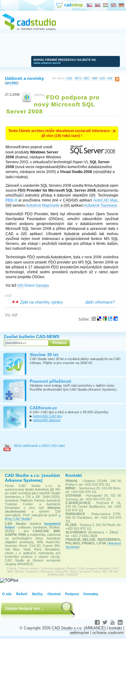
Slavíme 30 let (44, 354)
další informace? (100, 302)
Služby (37, 594)
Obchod (54, 594)
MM (94, 78)
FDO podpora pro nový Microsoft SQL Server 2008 (53, 104)
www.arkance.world (47, 62)
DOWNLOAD (56, 574)
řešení (33, 285)
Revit (73, 571)
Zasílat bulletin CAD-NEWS (31, 336)
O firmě (11, 568)
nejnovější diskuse (47, 420)
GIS (102, 78)
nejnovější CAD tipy (47, 416)
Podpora (72, 594)
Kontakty (32, 571)
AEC (87, 78)
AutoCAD (62, 571)
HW (110, 78)
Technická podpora (53, 568)
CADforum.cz (43, 407)
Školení (19, 571)
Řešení (71, 568)
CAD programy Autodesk (94, 568)
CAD (69, 78)
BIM (10, 571)
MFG (78, 78)
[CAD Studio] (29, 29)
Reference (47, 571)
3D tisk (113, 571)
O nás (7, 594)
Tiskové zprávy (28, 568)
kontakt (115, 628)
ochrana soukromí (108, 632)
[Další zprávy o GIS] (26, 101)
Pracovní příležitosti (50, 381)
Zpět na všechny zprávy (41, 302)
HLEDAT (72, 574)
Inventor (85, 571)
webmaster (79, 632)
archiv (11, 83)
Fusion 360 (99, 571)
